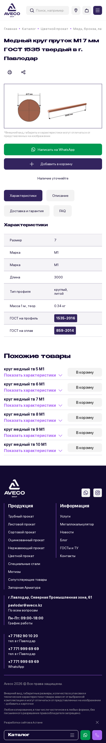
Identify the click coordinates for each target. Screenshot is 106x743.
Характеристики (23, 196)
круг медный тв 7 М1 (24, 399)
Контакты (67, 556)
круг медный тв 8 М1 (24, 414)
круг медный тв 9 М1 (24, 429)
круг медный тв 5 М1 (24, 369)
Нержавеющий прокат (26, 548)
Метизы (14, 572)
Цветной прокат (54, 29)
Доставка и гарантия (27, 211)
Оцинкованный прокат (26, 540)
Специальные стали (24, 564)
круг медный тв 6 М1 (24, 384)
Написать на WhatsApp (56, 150)
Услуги (65, 516)
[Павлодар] (75, 10)
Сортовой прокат (22, 532)
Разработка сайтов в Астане (23, 722)
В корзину (85, 372)
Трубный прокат (21, 516)
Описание (60, 196)
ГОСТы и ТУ (69, 548)
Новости (67, 532)
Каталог (29, 29)
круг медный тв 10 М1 (25, 444)
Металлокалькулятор (77, 524)
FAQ (62, 211)
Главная (10, 29)
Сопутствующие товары (27, 580)
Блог (64, 540)
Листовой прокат (21, 524)
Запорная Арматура (24, 587)
